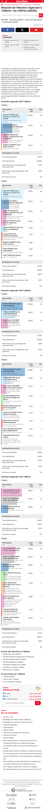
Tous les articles (9, 782)
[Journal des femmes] (11, 795)
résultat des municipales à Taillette (13, 77)
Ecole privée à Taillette (11, 679)
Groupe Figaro (38, 784)
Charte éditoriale (25, 780)
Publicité (33, 780)
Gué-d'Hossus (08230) (10, 22)
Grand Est (28, 5)
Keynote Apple (8, 738)
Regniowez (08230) (16, 20)
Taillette (26, 47)
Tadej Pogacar (8, 727)
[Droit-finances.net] (32, 799)
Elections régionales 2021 (14, 5)
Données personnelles (33, 782)
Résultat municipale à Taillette (13, 667)
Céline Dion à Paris (9, 735)
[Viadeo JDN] (32, 803)
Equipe (17, 780)
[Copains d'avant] (11, 803)
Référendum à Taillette (11, 670)
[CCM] (32, 795)
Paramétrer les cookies (8, 784)
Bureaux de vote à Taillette (31, 45)
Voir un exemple (35, 693)
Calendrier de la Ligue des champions (16, 733)
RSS (16, 782)
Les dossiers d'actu (10, 699)
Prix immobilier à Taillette (12, 682)
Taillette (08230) (9, 677)
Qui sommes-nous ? (8, 780)
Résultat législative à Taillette (13, 662)
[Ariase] (11, 807)
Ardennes (36, 5)
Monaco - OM (8, 717)
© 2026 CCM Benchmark (22, 786)
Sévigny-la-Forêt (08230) (33, 20)
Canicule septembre (10, 725)
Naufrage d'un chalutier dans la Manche (17, 719)
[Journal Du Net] (11, 799)
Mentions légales (28, 784)
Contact (39, 780)
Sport (6, 696)
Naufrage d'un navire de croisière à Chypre (18, 722)
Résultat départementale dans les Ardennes (18, 657)
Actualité (7, 693)
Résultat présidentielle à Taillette (14, 659)
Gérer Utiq (19, 784)
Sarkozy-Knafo (8, 730)
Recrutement (22, 782)
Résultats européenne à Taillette (14, 665)
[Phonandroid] (32, 807)
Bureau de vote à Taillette (12, 654)
